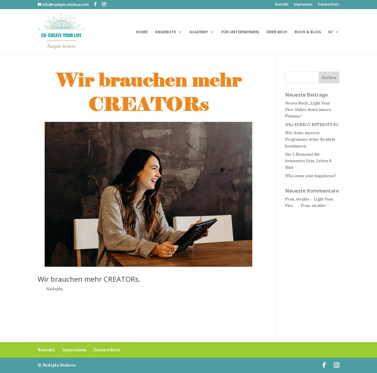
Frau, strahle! (313, 205)
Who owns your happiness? (310, 175)
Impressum (303, 5)
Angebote (165, 32)
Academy (198, 32)
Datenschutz (328, 5)
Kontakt (282, 5)
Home (142, 32)
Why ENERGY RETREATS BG (312, 124)
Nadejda (54, 288)
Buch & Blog (308, 32)
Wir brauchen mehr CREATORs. (89, 279)
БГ (330, 32)
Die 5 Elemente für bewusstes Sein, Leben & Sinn (308, 161)
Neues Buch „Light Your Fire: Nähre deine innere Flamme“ (308, 110)
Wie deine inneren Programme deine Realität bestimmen (310, 139)
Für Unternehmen (240, 32)
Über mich (276, 32)
